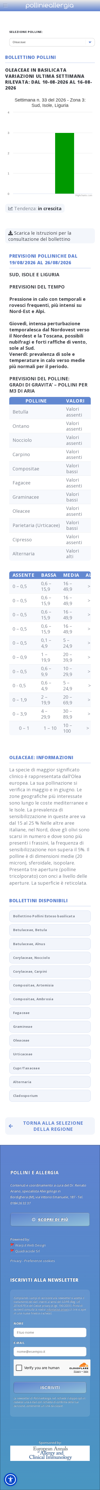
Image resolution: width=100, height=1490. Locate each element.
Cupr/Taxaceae (26, 1068)
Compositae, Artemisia (33, 985)
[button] (10, 1479)
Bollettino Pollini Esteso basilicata (44, 916)
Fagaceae (21, 1012)
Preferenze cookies (39, 1260)
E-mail (19, 1343)
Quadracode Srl (27, 1251)
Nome (18, 1323)
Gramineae (22, 1026)
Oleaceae (21, 1040)
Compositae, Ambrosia (33, 999)
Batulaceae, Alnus (29, 944)
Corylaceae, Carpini (30, 971)
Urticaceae (23, 1054)
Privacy (16, 1260)
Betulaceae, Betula (30, 930)
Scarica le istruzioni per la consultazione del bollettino (39, 236)
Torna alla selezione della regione (53, 1126)
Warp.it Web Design (30, 1245)
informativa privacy (57, 1309)
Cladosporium (25, 1095)
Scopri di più (53, 1219)
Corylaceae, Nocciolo (31, 957)
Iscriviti (50, 1388)
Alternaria (22, 1082)
